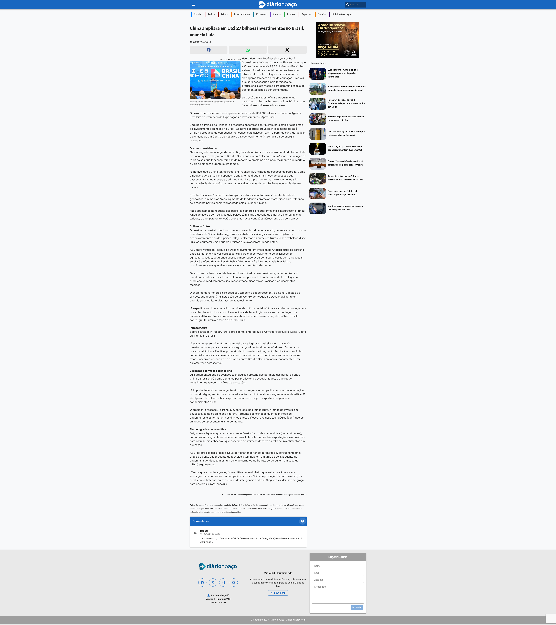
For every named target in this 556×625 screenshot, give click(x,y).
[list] (248, 536)
